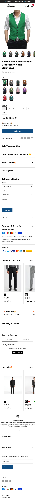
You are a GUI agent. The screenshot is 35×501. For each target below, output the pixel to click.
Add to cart (17, 131)
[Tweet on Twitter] (28, 138)
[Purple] (25, 90)
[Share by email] (32, 138)
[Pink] (18, 90)
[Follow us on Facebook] (3, 481)
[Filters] (4, 344)
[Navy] (5, 90)
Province (4, 191)
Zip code (4, 199)
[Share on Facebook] (21, 138)
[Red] (5, 98)
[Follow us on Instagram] (6, 481)
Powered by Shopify (6, 497)
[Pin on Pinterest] (25, 138)
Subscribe (7, 467)
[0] (32, 6)
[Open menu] (3, 5)
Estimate (7, 210)
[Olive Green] (11, 90)
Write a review (17, 352)
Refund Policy (5, 218)
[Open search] (25, 6)
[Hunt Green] (18, 82)
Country (4, 183)
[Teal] (11, 98)
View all (31, 260)
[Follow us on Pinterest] (10, 481)
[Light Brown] (25, 82)
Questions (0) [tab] (25, 339)
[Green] (5, 82)
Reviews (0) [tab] (9, 339)
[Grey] (11, 82)
